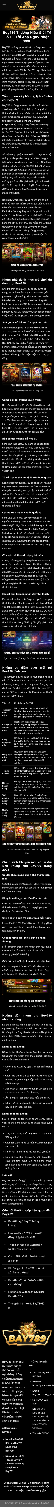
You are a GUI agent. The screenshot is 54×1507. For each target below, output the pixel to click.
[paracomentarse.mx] (27, 5)
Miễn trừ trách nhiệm (15, 1486)
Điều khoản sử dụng (38, 1482)
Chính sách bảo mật (38, 1486)
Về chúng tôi (10, 1482)
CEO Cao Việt (15, 1490)
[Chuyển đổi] (5, 1221)
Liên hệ (22, 1482)
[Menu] (4, 5)
